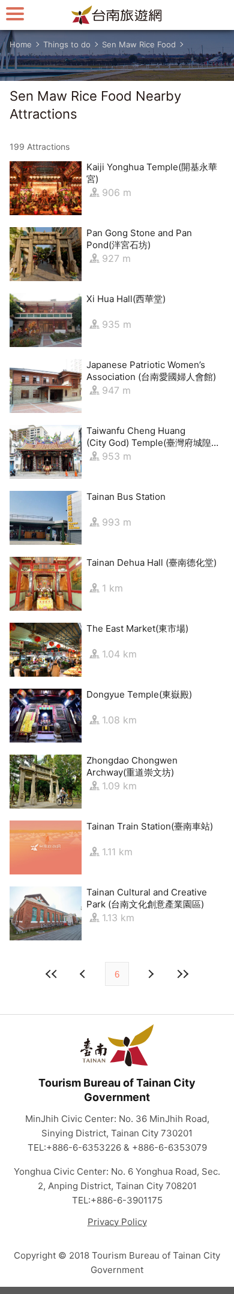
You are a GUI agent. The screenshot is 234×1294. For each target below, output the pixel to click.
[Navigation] (15, 13)
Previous (150, 974)
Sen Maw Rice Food (139, 44)
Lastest (182, 974)
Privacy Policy (117, 1221)
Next (84, 974)
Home (21, 44)
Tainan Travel (117, 15)
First (52, 974)
